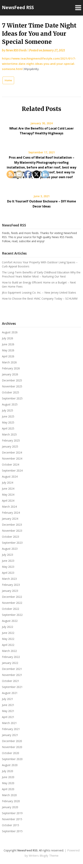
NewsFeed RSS (18, 7)
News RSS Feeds (16, 50)
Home (8, 80)
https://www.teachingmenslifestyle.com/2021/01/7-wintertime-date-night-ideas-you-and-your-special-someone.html (39, 63)
